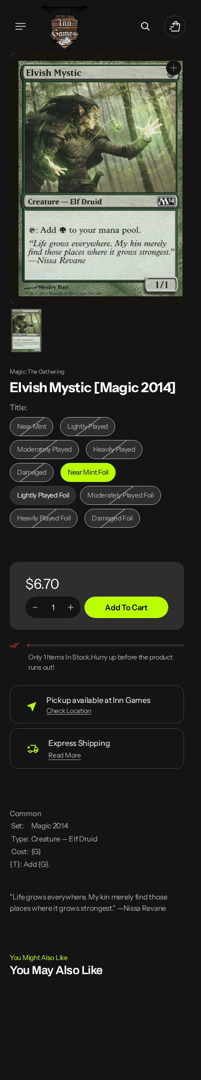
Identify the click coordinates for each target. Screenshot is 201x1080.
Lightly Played (91, 427)
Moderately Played (46, 450)
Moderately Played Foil (120, 496)
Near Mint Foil (92, 473)
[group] (25, 329)
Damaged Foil (116, 519)
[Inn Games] (64, 26)
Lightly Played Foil (46, 496)
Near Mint (35, 427)
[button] (20, 26)
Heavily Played (117, 450)
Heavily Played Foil (46, 519)
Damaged (35, 473)
